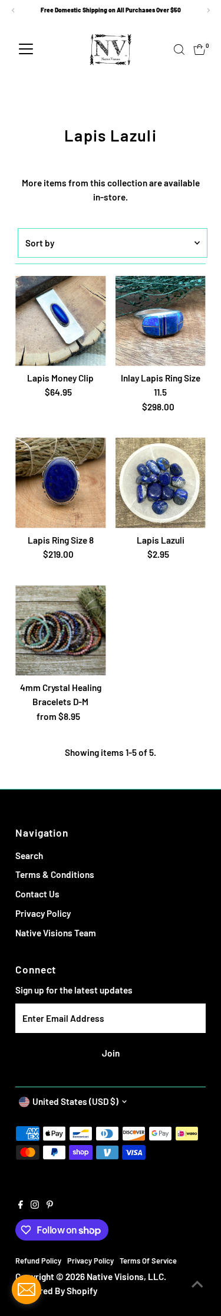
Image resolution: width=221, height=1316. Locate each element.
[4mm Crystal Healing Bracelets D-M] (60, 630)
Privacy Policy (43, 913)
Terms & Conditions (54, 874)
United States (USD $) (75, 1101)
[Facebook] (20, 1205)
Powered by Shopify (57, 1290)
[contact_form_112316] (26, 1289)
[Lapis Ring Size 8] (60, 482)
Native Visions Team (55, 932)
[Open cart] (199, 49)
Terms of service (148, 1260)
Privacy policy (90, 1260)
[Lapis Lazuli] (161, 482)
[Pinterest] (50, 1205)
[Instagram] (35, 1205)
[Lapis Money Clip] (60, 321)
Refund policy (38, 1260)
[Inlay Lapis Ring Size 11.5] (161, 321)
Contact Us (37, 894)
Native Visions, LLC (125, 1276)
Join (111, 1053)
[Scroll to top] (197, 1283)
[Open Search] (179, 49)
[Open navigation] (26, 49)
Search (29, 855)
